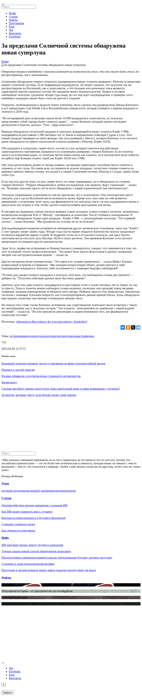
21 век (41, 490)
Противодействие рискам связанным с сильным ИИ (34, 505)
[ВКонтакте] (123, 327)
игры (55, 490)
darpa (48, 490)
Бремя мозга (9, 382)
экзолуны (38, 336)
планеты (65, 336)
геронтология (67, 490)
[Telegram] (138, 327)
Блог (12, 26)
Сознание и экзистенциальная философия (27, 563)
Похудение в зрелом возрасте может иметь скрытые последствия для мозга (48, 570)
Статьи (13, 16)
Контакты (15, 33)
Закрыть (7, 692)
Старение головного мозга (18, 524)
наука (28, 336)
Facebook (14, 36)
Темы (5, 483)
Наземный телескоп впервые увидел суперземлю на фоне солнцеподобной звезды (53, 363)
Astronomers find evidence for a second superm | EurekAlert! (51, 321)
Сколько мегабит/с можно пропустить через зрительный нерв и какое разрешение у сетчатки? (60, 388)
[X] (133, 327)
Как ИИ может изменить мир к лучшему (27, 511)
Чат (11, 29)
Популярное (16, 23)
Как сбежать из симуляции (18, 530)
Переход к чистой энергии (18, 369)
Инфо (12, 13)
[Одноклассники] (128, 327)
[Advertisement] (71, 426)
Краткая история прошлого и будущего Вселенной (33, 517)
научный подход (11, 490)
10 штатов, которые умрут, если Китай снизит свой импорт (38, 395)
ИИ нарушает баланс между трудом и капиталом (32, 545)
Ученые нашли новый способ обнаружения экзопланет (36, 551)
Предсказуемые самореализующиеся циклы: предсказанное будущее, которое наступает (56, 557)
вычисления (30, 490)
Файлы (13, 19)
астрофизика (86, 336)
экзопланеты (52, 336)
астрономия (17, 336)
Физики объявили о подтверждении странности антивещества (41, 376)
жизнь (74, 336)
